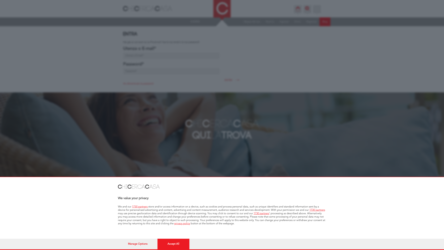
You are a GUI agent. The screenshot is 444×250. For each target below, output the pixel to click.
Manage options (137, 244)
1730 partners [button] (140, 207)
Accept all (173, 244)
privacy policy (182, 223)
